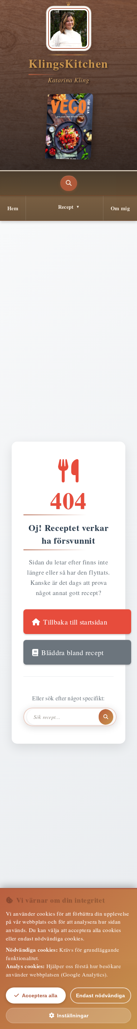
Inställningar (72, 1015)
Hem (12, 208)
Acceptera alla (39, 995)
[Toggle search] (68, 183)
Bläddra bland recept (72, 652)
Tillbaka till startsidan (75, 621)
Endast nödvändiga (100, 995)
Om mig (120, 208)
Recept (66, 207)
